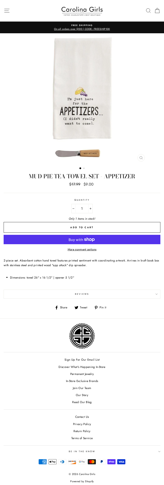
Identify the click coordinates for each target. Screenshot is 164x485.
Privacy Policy (82, 424)
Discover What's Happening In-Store (82, 367)
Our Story (82, 395)
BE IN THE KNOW (82, 451)
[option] (82, 27)
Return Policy (81, 431)
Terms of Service (82, 438)
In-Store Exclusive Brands (82, 381)
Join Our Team (82, 388)
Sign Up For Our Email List (82, 359)
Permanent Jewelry (82, 374)
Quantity (82, 200)
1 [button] (80, 168)
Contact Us (82, 417)
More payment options (82, 249)
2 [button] (84, 169)
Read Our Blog (82, 402)
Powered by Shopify (82, 481)
